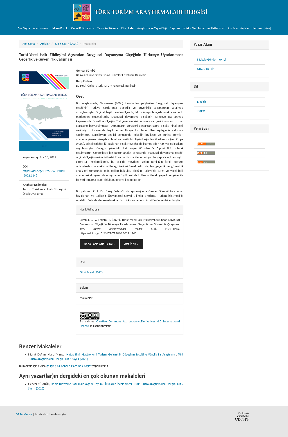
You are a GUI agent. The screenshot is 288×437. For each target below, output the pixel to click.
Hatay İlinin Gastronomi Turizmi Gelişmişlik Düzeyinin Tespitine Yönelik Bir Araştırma (121, 354)
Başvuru (175, 28)
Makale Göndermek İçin (212, 59)
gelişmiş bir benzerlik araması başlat (69, 366)
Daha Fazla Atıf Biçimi (98, 244)
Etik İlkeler (128, 28)
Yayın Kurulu (40, 28)
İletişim (257, 28)
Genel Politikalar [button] (81, 28)
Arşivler (245, 28)
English (201, 102)
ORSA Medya (24, 414)
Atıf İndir (130, 244)
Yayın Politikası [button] (106, 28)
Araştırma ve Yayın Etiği (152, 28)
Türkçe (201, 111)
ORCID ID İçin (205, 69)
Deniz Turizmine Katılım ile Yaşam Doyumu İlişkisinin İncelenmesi (92, 384)
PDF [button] (44, 146)
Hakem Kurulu (59, 28)
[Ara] (267, 28)
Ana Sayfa (24, 28)
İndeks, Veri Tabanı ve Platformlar (203, 28)
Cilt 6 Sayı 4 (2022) (66, 44)
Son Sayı (232, 28)
